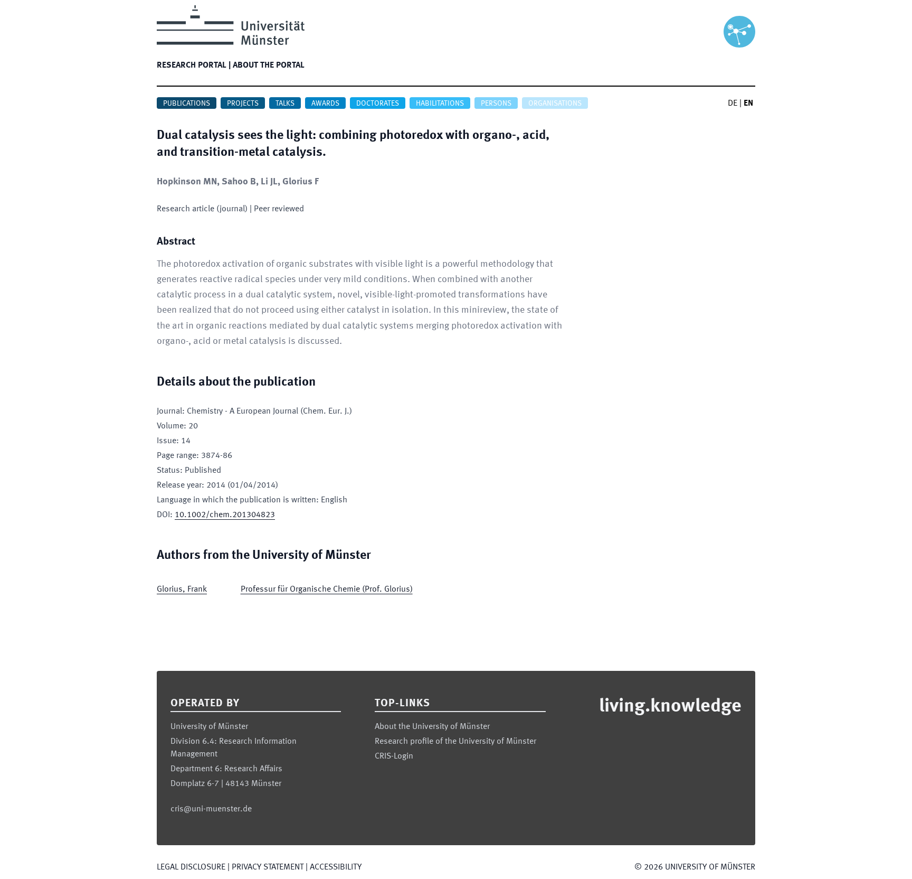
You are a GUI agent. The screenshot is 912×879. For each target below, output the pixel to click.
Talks (285, 103)
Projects (243, 103)
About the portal (269, 65)
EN (748, 103)
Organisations (555, 103)
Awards (325, 103)
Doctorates (377, 103)
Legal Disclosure (191, 867)
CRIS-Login (394, 756)
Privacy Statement (267, 867)
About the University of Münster (432, 727)
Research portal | (194, 65)
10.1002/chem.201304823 (225, 515)
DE (732, 103)
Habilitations (440, 103)
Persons (496, 103)
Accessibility (336, 867)
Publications (186, 103)
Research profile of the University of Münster (455, 741)
